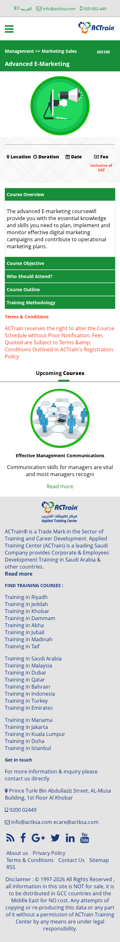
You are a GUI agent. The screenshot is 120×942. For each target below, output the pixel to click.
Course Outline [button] (23, 289)
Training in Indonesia (30, 693)
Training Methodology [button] (31, 302)
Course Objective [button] (25, 263)
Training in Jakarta (26, 726)
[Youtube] (84, 837)
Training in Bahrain (27, 686)
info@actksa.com (31, 822)
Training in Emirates (29, 707)
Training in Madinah (28, 639)
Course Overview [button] (25, 194)
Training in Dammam (30, 618)
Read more (60, 486)
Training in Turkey (26, 700)
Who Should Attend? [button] (29, 276)
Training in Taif (22, 646)
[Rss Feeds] (11, 837)
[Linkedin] (71, 837)
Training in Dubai (25, 672)
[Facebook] (24, 837)
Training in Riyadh (26, 597)
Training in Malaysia (28, 665)
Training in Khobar (27, 611)
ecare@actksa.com (76, 822)
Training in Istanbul (28, 748)
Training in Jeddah (26, 604)
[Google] (39, 837)
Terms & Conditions (30, 860)
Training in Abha (24, 625)
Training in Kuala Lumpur (35, 734)
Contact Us (71, 860)
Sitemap (99, 860)
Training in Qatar (25, 679)
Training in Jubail (24, 632)
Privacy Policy (49, 853)
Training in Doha (24, 741)
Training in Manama (28, 719)
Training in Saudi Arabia (33, 658)
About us (17, 853)
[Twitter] (57, 837)
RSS (10, 867)
